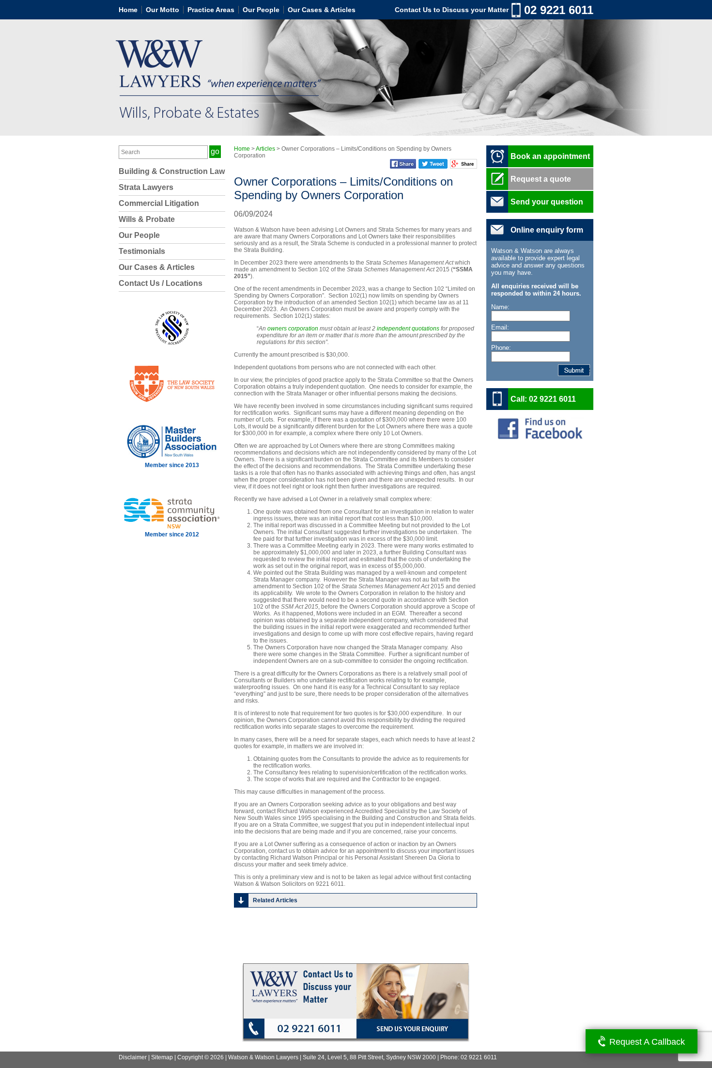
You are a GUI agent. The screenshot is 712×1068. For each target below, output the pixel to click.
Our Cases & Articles (322, 10)
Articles (265, 148)
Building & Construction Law (172, 171)
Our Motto (162, 10)
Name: (500, 307)
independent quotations (408, 328)
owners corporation (292, 328)
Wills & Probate (147, 219)
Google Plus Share (463, 164)
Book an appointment (550, 156)
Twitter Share (433, 164)
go (215, 151)
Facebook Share (403, 164)
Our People (261, 10)
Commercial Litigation (159, 203)
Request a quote (541, 179)
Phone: (501, 347)
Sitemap (162, 1057)
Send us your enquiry (412, 1030)
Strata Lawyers (146, 187)
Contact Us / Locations (160, 283)
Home (128, 10)
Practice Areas (210, 10)
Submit (589, 370)
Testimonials (142, 251)
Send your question (547, 202)
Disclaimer (133, 1057)
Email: (500, 327)
